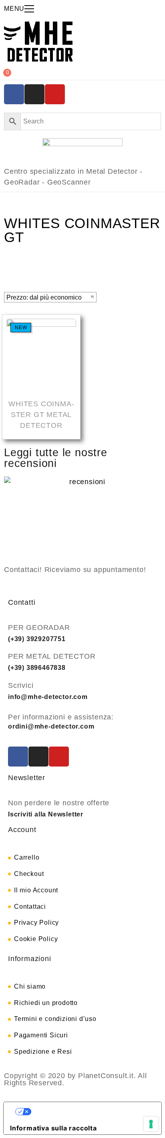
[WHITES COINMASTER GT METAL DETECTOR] (41, 355)
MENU (14, 8)
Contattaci (30, 906)
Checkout (29, 873)
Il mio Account (36, 890)
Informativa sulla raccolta (53, 1128)
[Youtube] (55, 94)
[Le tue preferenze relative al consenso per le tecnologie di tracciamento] (151, 1124)
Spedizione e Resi (43, 1051)
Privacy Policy (36, 922)
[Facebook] (14, 94)
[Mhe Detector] (38, 42)
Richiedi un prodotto (46, 1002)
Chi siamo (30, 986)
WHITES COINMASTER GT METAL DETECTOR (41, 414)
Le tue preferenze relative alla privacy (90, 1111)
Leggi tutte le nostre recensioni (55, 458)
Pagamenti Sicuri (41, 1035)
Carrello (26, 857)
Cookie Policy (36, 938)
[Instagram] (34, 94)
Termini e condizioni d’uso (55, 1018)
